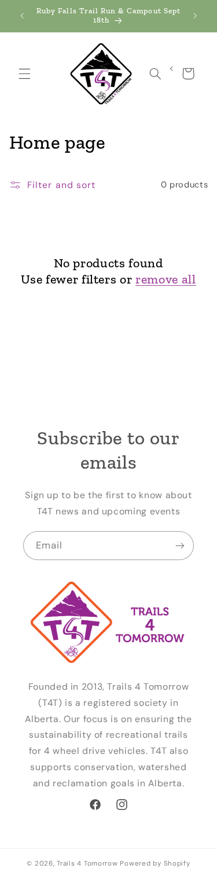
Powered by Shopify (155, 863)
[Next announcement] (195, 15)
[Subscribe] (180, 545)
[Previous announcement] (22, 15)
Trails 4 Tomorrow (87, 863)
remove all (165, 279)
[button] (24, 73)
